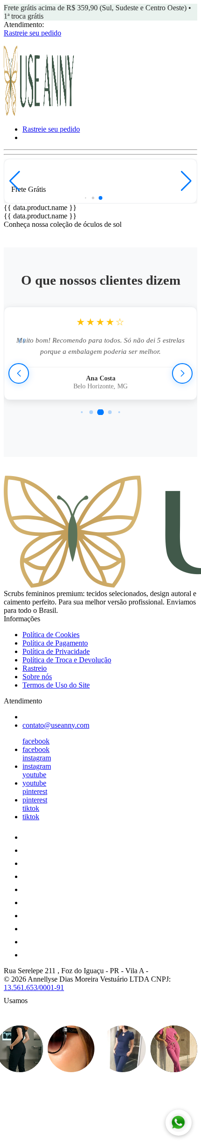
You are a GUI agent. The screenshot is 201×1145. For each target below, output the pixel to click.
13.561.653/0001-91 (34, 987)
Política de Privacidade (56, 651)
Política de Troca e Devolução (66, 660)
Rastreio (34, 668)
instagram (36, 758)
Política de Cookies (50, 635)
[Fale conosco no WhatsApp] (178, 1123)
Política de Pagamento (55, 643)
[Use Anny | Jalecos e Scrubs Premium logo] (39, 113)
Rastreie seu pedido (32, 33)
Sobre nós (37, 677)
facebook (36, 741)
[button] (14, 181)
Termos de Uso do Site (56, 685)
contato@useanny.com (55, 725)
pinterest (34, 791)
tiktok (30, 808)
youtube (34, 775)
